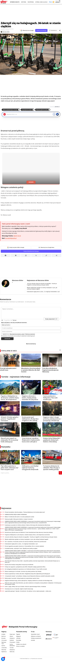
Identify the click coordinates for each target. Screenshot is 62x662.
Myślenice (4, 651)
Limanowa (4, 647)
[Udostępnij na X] (36, 255)
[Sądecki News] (56, 634)
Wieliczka (12, 651)
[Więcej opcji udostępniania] (56, 255)
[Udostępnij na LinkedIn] (16, 255)
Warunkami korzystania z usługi (17, 334)
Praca (51, 2)
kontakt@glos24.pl (10, 238)
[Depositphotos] (49, 638)
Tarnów (11, 647)
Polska (17, 642)
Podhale (12, 640)
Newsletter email (35, 634)
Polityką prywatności (30, 334)
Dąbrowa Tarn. (4, 642)
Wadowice (12, 649)
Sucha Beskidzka (12, 645)
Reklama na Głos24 (36, 636)
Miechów (4, 649)
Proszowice (12, 642)
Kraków (3, 634)
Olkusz (11, 636)
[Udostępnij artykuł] (59, 30)
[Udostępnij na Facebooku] (5, 255)
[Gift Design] (56, 638)
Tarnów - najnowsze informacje (15, 376)
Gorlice (3, 645)
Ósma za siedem (20, 646)
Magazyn (18, 636)
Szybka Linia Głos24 (41, 2)
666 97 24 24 (17, 236)
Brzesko (3, 638)
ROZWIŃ (31, 182)
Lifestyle (18, 638)
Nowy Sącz (12, 634)
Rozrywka (31, 2)
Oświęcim (12, 638)
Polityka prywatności (36, 638)
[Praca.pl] (49, 634)
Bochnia (4, 636)
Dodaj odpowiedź (50, 319)
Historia (23, 2)
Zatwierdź (7, 338)
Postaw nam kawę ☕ (41, 30)
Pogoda (18, 634)
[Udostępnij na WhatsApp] (26, 255)
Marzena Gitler (6, 32)
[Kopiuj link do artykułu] (46, 255)
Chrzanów (4, 640)
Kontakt (33, 640)
